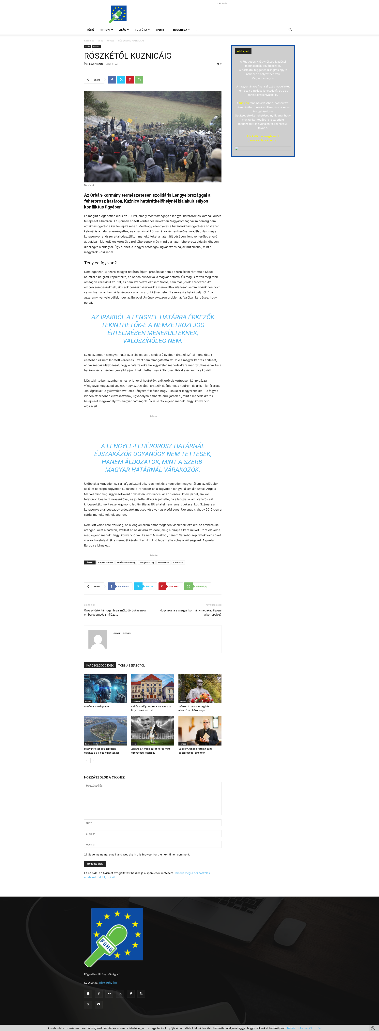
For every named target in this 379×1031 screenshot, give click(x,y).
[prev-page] (86, 760)
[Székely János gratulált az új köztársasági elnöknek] (199, 731)
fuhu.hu (244, 103)
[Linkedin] (120, 994)
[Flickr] (109, 994)
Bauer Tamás (96, 63)
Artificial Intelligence (96, 706)
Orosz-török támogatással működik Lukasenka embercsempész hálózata (115, 612)
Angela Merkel (105, 562)
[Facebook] (112, 80)
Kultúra (141, 30)
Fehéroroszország (126, 562)
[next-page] (92, 760)
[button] (290, 30)
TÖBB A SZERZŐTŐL (131, 665)
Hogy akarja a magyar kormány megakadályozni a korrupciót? (190, 612)
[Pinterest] (130, 80)
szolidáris (178, 562)
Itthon (105, 30)
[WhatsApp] (139, 80)
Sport (160, 30)
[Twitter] (121, 80)
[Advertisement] (223, 14)
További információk (300, 1028)
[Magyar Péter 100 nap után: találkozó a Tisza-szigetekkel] (105, 731)
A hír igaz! (243, 51)
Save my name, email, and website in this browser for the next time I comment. (139, 854)
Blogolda (180, 30)
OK (320, 1028)
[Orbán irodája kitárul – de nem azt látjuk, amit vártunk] (152, 688)
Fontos (110, 40)
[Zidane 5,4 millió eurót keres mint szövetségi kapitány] (152, 731)
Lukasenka (163, 562)
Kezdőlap (89, 40)
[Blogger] (88, 994)
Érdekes (136, 701)
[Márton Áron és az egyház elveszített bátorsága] (199, 688)
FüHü (90, 30)
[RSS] (141, 994)
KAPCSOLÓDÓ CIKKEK (100, 665)
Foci (134, 743)
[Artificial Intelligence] (105, 688)
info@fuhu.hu (108, 982)
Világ (122, 30)
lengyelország (147, 562)
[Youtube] (99, 1004)
